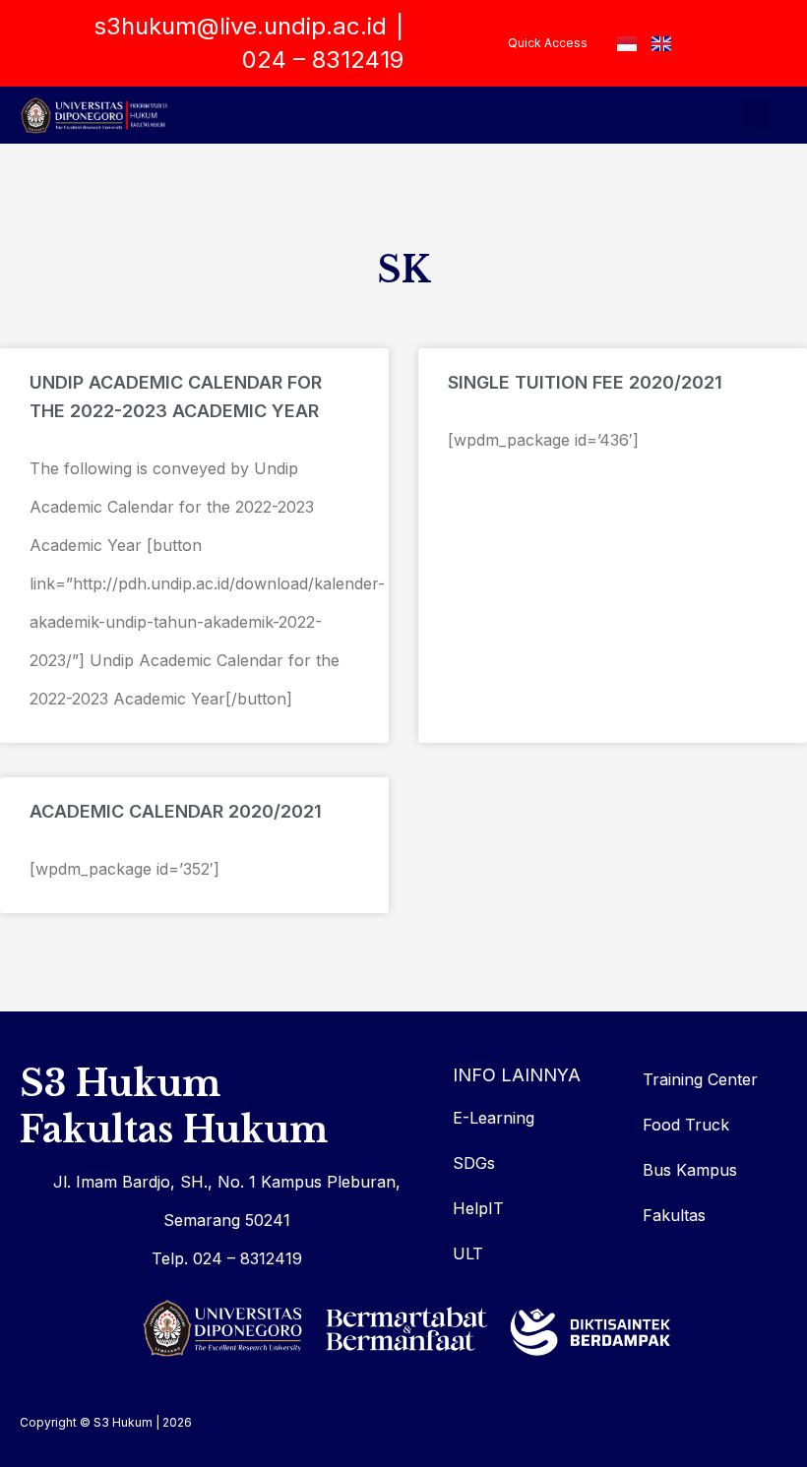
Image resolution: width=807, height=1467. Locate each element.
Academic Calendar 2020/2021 (176, 811)
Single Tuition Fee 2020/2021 (585, 382)
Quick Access (548, 42)
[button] (756, 114)
